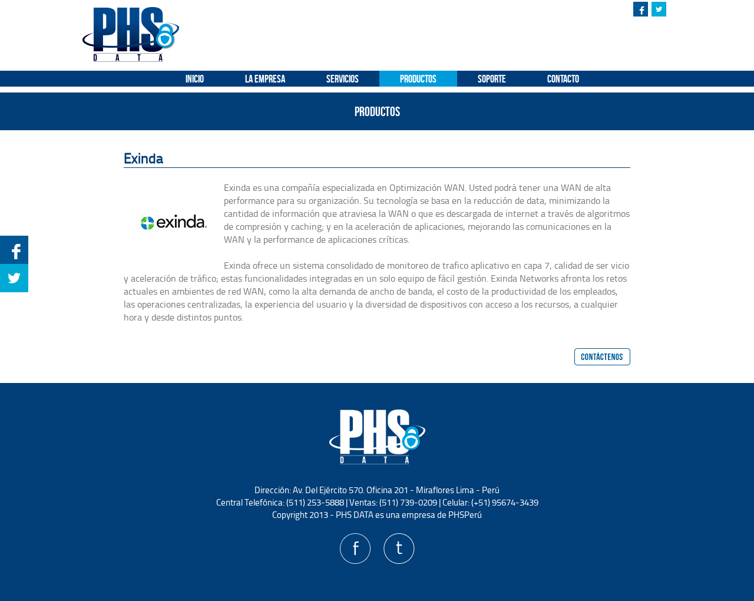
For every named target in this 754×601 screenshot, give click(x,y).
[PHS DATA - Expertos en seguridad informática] (130, 58)
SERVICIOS (342, 79)
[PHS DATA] (377, 463)
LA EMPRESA (265, 79)
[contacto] (602, 356)
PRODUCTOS (418, 79)
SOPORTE (492, 79)
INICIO (195, 79)
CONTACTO (563, 79)
